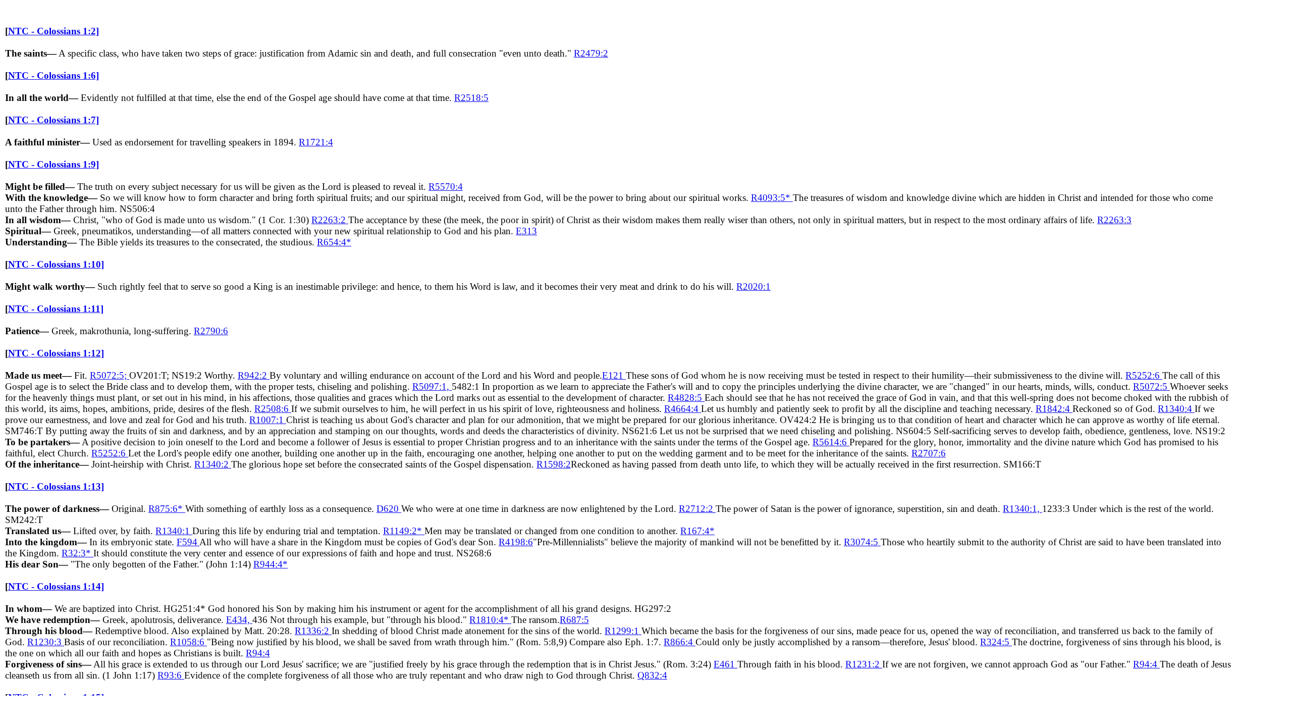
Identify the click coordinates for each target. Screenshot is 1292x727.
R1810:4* (490, 619)
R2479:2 (591, 53)
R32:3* (77, 553)
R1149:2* (403, 531)
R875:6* (166, 508)
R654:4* (334, 242)
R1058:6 (188, 642)
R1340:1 (173, 531)
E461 (725, 664)
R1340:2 (212, 464)
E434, (239, 619)
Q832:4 (652, 675)
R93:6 (170, 675)
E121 (614, 375)
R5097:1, (432, 386)
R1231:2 (863, 664)
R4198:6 (516, 542)
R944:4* (270, 564)
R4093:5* (772, 197)
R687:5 (574, 619)
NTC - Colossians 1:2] (53, 31)
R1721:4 (316, 142)
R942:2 (254, 375)
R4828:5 (686, 397)
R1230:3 (45, 642)
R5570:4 (445, 186)
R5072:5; (109, 375)
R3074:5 (862, 542)
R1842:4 (1054, 408)
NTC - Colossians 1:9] (53, 164)
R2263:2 (329, 220)
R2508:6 (272, 408)
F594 (188, 542)
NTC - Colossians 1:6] (53, 75)
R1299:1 (623, 631)
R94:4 (258, 653)
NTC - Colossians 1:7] (53, 120)
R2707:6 (928, 453)
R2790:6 (211, 331)
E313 (526, 231)
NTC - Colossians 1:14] (56, 586)
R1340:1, (1022, 508)
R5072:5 (1151, 386)
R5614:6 (831, 442)
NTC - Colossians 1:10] (56, 264)
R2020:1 (753, 286)
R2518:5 (471, 97)
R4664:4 (682, 408)
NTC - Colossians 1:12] (56, 353)
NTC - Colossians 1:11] (55, 308)
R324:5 (996, 642)
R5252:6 (1143, 375)
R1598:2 (553, 464)
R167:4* (697, 531)
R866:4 (679, 642)
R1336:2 (313, 631)
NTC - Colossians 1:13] (56, 486)
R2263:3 (1114, 220)
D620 (388, 508)
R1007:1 (267, 419)
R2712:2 (697, 508)
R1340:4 (1176, 408)
